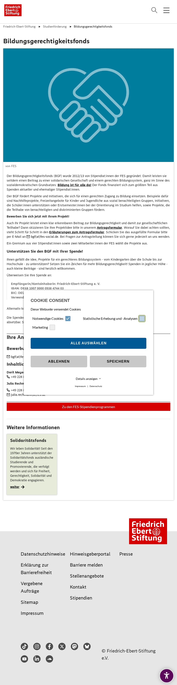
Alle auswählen (89, 343)
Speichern (118, 361)
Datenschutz (96, 386)
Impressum (80, 386)
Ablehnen (59, 361)
